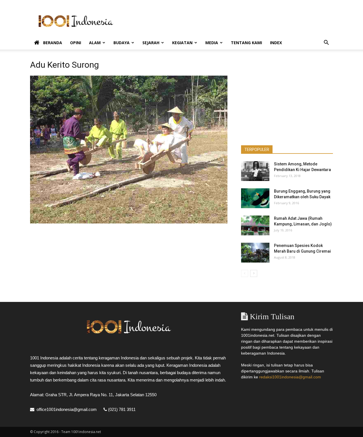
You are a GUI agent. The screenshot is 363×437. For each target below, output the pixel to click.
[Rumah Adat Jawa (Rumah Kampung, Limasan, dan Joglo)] (255, 225)
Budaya (121, 42)
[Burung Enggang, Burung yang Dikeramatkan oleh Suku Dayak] (255, 198)
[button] (326, 43)
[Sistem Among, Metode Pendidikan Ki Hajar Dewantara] (255, 171)
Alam (95, 42)
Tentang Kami (246, 42)
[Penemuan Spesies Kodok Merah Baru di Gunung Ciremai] (255, 253)
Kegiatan (182, 42)
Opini (75, 42)
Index (276, 42)
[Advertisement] (229, 20)
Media (211, 42)
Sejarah (150, 42)
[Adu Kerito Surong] (128, 222)
